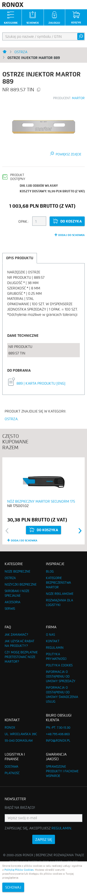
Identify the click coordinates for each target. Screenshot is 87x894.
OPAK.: (23, 221)
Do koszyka (71, 221)
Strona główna (4, 52)
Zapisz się (43, 839)
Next (80, 530)
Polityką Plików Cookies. (19, 869)
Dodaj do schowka (71, 234)
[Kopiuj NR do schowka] (38, 90)
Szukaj (80, 36)
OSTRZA (11, 419)
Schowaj (13, 887)
